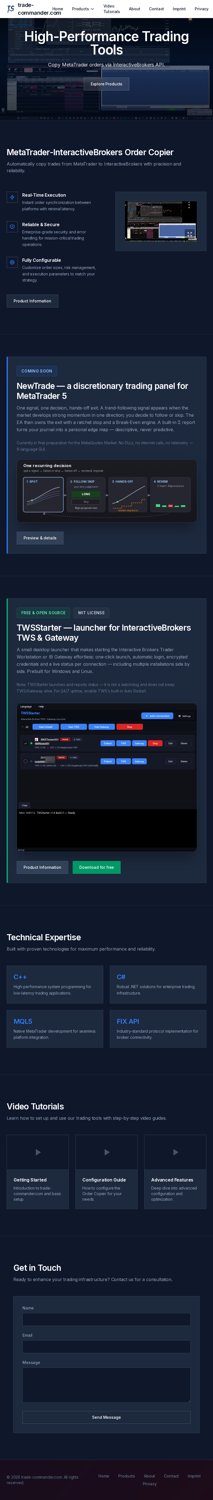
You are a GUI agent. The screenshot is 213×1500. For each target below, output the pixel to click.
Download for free (96, 867)
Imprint (179, 8)
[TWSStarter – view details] (107, 777)
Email (27, 1335)
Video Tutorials (111, 9)
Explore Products (106, 84)
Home (57, 8)
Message (31, 1362)
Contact (156, 8)
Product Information (32, 300)
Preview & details (40, 538)
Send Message (106, 1417)
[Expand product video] (161, 221)
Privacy (202, 8)
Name (28, 1308)
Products (80, 8)
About (134, 8)
